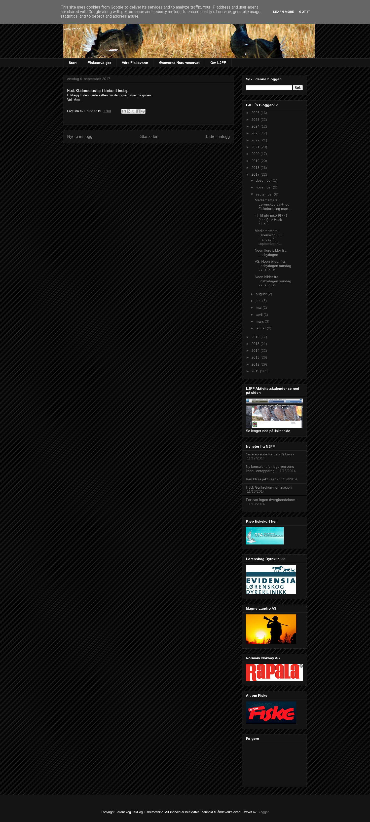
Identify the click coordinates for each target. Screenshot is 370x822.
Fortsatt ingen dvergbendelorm (270, 500)
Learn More (283, 12)
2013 (256, 357)
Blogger (262, 812)
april (260, 314)
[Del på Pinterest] (142, 111)
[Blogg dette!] (128, 111)
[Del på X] (133, 111)
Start (73, 63)
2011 (255, 371)
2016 (256, 337)
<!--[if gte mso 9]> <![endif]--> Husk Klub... (271, 219)
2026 (256, 113)
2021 (256, 147)
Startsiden (149, 136)
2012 (256, 364)
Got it (304, 12)
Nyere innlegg (79, 136)
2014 (256, 350)
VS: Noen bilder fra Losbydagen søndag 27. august (273, 265)
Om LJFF (218, 63)
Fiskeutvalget (99, 63)
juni (259, 301)
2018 (256, 168)
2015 (256, 344)
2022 (256, 140)
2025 (256, 120)
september (265, 194)
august (262, 294)
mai (259, 307)
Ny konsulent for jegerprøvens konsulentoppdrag (270, 468)
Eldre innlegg (218, 136)
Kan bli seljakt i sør (261, 479)
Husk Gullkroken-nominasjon (269, 487)
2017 (256, 174)
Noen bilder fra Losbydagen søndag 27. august (273, 281)
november (264, 187)
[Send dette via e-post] (123, 111)
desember (264, 180)
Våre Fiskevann (135, 63)
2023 (256, 133)
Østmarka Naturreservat (179, 63)
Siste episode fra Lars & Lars (269, 454)
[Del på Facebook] (138, 111)
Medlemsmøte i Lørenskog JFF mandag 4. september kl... (269, 237)
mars (260, 321)
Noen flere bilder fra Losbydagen (270, 252)
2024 (256, 126)
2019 (256, 161)
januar (261, 328)
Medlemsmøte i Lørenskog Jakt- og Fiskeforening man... (273, 204)
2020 (256, 154)
